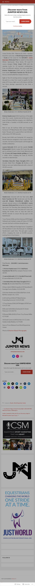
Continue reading (17, 26)
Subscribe (25, 21)
